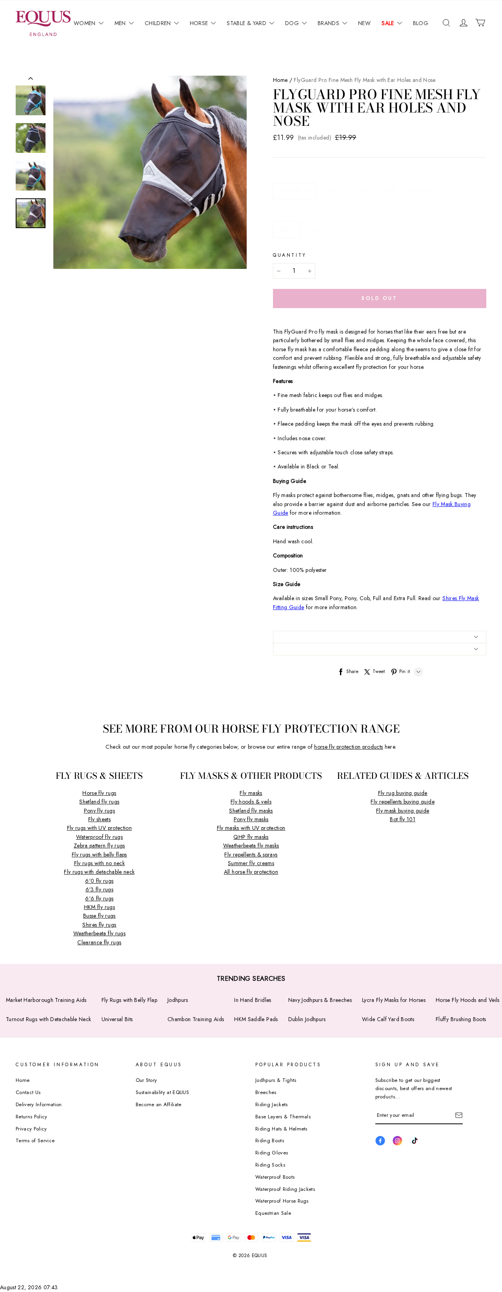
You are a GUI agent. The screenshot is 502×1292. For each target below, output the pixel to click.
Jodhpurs (177, 1000)
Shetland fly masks (251, 811)
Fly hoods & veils (251, 802)
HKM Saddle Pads (256, 1019)
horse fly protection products (348, 747)
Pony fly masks (251, 819)
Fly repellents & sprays (250, 854)
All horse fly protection (251, 872)
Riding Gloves (271, 1152)
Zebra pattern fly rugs (99, 845)
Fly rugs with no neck (99, 863)
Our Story (146, 1080)
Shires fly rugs (99, 925)
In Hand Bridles (252, 1000)
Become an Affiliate (159, 1104)
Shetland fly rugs (99, 802)
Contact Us (28, 1092)
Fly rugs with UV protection (99, 828)
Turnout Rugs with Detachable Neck (48, 1019)
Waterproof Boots (275, 1177)
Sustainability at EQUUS (162, 1092)
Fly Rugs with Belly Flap (129, 1000)
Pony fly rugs (99, 811)
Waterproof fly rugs (99, 837)
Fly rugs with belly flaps (99, 854)
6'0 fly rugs (99, 881)
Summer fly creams (251, 863)
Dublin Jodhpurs (307, 1019)
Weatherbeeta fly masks (251, 845)
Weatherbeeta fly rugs (99, 933)
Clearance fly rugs (99, 942)
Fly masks (251, 793)
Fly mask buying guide (402, 811)
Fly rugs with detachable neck (99, 872)
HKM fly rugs (99, 907)
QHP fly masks (251, 837)
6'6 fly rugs (99, 898)
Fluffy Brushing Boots (461, 1019)
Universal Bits (117, 1019)
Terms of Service (35, 1140)
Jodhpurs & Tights (275, 1080)
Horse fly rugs (99, 793)
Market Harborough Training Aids (46, 1000)
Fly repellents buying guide (402, 802)
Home (280, 80)
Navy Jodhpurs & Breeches (320, 1000)
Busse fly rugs (99, 916)
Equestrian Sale (273, 1213)
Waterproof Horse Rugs (282, 1201)
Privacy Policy (31, 1128)
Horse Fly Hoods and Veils (468, 1000)
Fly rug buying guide (402, 793)
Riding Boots (269, 1140)
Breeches (265, 1092)
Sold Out (380, 298)
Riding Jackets (271, 1104)
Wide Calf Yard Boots (388, 1019)
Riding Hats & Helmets (281, 1128)
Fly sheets (99, 819)
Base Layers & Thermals (283, 1116)
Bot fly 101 (402, 819)
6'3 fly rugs (99, 889)
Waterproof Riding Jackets (285, 1189)
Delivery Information (39, 1104)
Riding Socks (270, 1165)
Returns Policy (31, 1116)
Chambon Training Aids (195, 1019)
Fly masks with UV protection (251, 828)
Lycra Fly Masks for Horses (394, 1000)
